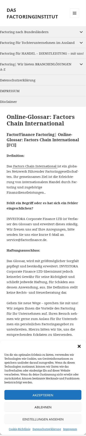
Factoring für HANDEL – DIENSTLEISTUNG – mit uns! (42, 53)
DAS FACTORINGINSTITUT (32, 13)
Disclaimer (8, 101)
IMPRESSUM (10, 91)
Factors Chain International (34, 166)
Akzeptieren (43, 395)
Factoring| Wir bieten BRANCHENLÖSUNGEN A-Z (35, 66)
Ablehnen (43, 407)
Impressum (70, 429)
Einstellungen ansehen (43, 419)
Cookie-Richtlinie (19, 429)
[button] (79, 346)
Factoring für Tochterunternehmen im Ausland (37, 42)
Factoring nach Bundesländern (24, 32)
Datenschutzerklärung (47, 429)
